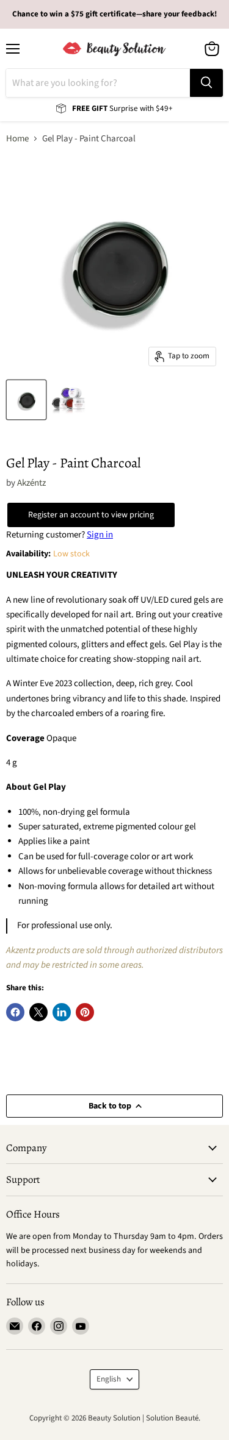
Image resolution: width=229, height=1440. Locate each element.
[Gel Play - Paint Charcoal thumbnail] (26, 399)
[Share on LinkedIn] (62, 1012)
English (108, 1379)
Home (17, 138)
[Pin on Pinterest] (85, 1012)
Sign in (100, 534)
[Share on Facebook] (15, 1012)
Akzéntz (31, 483)
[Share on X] (38, 1012)
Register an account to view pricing (91, 515)
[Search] (206, 83)
